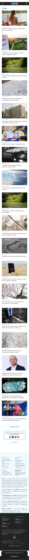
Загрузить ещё (14, 426)
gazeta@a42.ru (5, 526)
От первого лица (5, 467)
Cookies (21, 552)
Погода (3, 465)
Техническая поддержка (20, 465)
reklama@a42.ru (18, 522)
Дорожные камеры (6, 463)
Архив (16, 459)
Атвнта (18, 545)
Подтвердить (14, 556)
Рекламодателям (14, 442)
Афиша (3, 462)
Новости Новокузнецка (6, 460)
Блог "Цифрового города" (7, 474)
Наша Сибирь (4, 471)
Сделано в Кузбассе (6, 472)
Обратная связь (18, 467)
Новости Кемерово (6, 459)
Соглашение (17, 462)
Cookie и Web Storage (19, 463)
